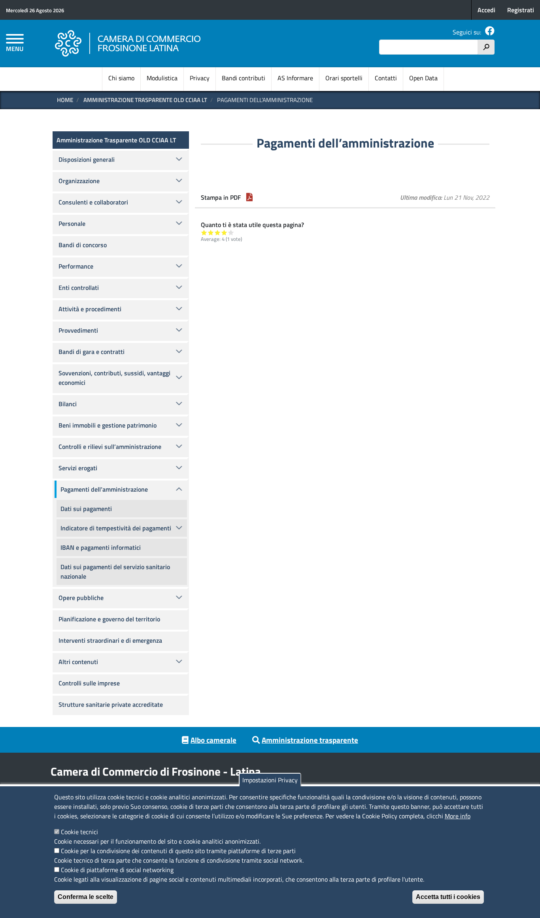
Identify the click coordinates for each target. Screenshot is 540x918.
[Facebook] (490, 32)
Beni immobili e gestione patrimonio (108, 425)
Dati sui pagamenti (86, 508)
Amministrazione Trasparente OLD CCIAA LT (145, 99)
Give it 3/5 (217, 232)
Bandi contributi (243, 78)
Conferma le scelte (85, 896)
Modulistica (162, 78)
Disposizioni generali (87, 159)
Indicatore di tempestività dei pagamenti (115, 528)
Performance (76, 266)
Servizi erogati (78, 468)
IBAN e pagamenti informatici (100, 547)
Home (65, 99)
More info (457, 816)
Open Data (423, 78)
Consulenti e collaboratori (93, 202)
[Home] (128, 43)
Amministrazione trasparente (310, 740)
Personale (72, 223)
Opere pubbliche (81, 597)
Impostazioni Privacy (270, 780)
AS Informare (295, 78)
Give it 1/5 (204, 232)
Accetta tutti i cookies (448, 896)
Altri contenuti (78, 661)
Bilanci (68, 404)
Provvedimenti (78, 330)
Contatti (386, 78)
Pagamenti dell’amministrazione (104, 489)
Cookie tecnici (79, 832)
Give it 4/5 (224, 232)
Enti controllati (79, 287)
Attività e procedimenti (90, 309)
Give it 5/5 (231, 232)
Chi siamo (121, 78)
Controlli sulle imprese (89, 683)
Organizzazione (79, 180)
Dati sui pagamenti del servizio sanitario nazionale (115, 571)
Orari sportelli (344, 78)
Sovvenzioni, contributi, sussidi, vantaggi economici (114, 377)
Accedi (486, 10)
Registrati (520, 10)
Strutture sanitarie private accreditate (111, 704)
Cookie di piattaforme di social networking (117, 869)
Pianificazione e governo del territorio (109, 619)
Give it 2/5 (211, 232)
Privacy (200, 78)
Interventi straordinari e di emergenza (110, 640)
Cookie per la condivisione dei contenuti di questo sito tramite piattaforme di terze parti (178, 851)
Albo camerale (213, 740)
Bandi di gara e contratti (92, 351)
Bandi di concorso (83, 245)
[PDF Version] (249, 197)
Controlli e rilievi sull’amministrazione (110, 446)
